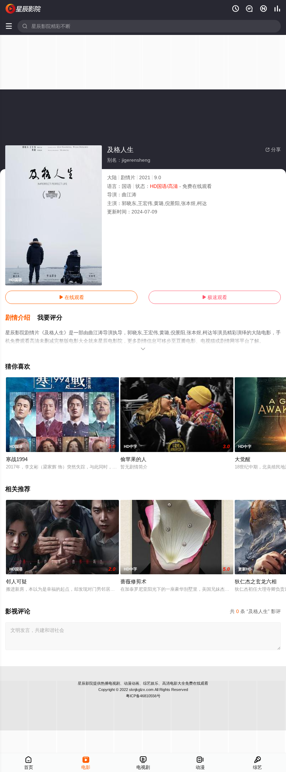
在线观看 (71, 297)
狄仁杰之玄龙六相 (256, 581)
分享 (273, 149)
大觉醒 (242, 459)
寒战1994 (17, 459)
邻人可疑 (16, 581)
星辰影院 (85, 683)
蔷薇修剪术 (133, 581)
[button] (21, 317)
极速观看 (214, 297)
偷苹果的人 (133, 459)
